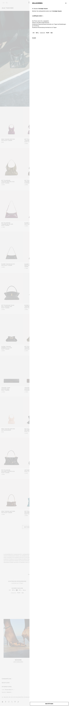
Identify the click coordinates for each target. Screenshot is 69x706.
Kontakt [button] (34, 37)
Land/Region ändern (37, 16)
